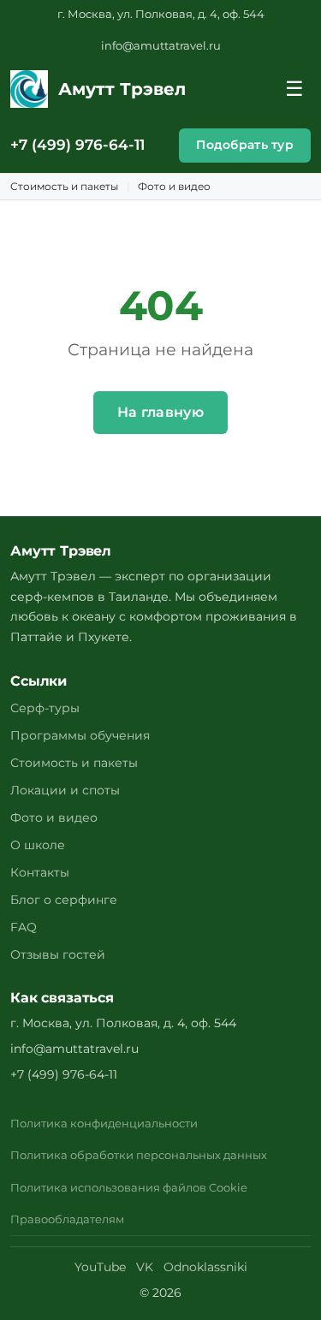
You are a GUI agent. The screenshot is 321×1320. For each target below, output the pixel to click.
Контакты (39, 872)
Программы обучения (80, 735)
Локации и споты (65, 790)
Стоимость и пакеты (64, 186)
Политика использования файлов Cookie (128, 1187)
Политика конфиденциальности (104, 1123)
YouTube (100, 1267)
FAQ (23, 927)
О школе (37, 845)
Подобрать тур (245, 144)
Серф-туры (45, 708)
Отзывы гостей (57, 954)
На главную (160, 412)
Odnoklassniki (205, 1267)
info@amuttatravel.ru (161, 45)
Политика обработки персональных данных (138, 1155)
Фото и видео (174, 186)
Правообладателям (67, 1219)
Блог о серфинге (63, 899)
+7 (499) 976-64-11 (77, 144)
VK (144, 1267)
